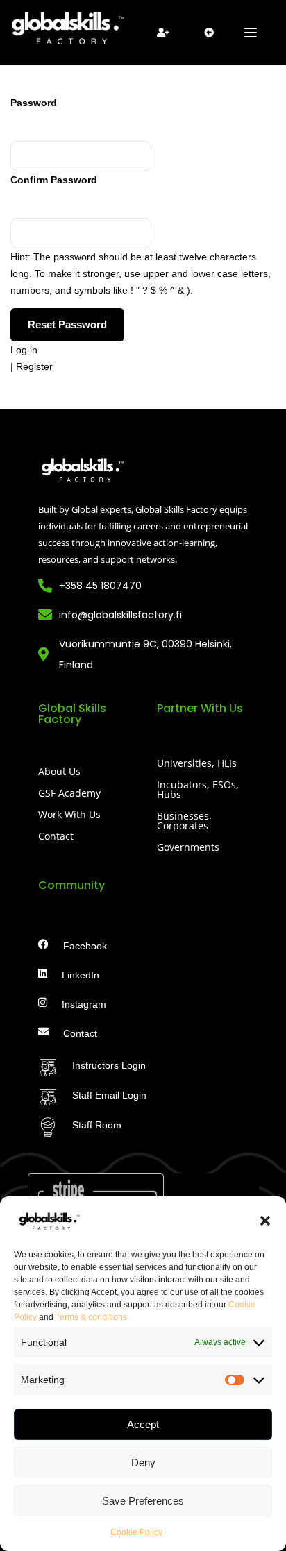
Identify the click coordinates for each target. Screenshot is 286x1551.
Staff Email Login (109, 1095)
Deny (143, 1462)
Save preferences (143, 1501)
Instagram (84, 1004)
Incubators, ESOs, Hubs (198, 789)
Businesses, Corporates (184, 820)
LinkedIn (80, 975)
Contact (56, 835)
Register (34, 366)
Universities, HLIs (197, 763)
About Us (59, 771)
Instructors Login (109, 1065)
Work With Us (69, 814)
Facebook (85, 946)
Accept (143, 1424)
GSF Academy (69, 792)
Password (33, 102)
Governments (188, 847)
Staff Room (96, 1125)
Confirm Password (53, 179)
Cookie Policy (136, 1532)
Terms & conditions (91, 1317)
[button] (265, 1221)
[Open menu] (252, 32)
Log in (23, 349)
